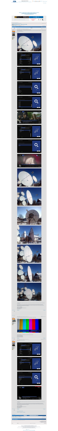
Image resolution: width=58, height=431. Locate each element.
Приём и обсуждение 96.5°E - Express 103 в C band (19, 24)
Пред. (44, 416)
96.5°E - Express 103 (19, 23)
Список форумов (13, 23)
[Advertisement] (29, 8)
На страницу (43, 416)
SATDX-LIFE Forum (16, 23)
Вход (43, 1)
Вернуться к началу (13, 414)
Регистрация (46, 1)
